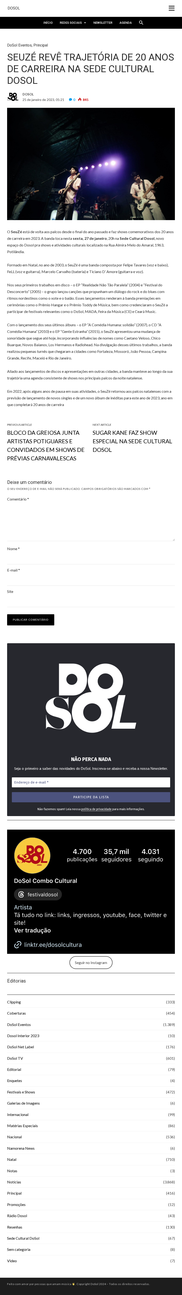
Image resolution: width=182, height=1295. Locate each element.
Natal (11, 1159)
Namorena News (21, 1148)
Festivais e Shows (21, 1092)
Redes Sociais (71, 22)
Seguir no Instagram (91, 962)
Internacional (17, 1114)
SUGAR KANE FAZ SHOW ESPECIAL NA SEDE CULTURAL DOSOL (132, 441)
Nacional (14, 1136)
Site (10, 591)
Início (48, 22)
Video (12, 1260)
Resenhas (14, 1227)
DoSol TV (15, 1058)
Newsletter (102, 22)
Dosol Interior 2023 (23, 1035)
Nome (13, 548)
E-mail (13, 570)
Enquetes (14, 1080)
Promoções (16, 1204)
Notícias (14, 1182)
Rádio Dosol (17, 1215)
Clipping (14, 1002)
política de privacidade (96, 809)
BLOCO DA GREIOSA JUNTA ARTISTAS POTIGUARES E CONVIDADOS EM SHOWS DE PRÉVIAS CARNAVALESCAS (46, 445)
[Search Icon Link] (141, 24)
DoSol (14, 8)
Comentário (18, 499)
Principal (40, 45)
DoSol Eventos (19, 45)
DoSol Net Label (20, 1047)
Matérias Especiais (22, 1125)
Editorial (14, 1069)
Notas (12, 1170)
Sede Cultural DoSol (23, 1238)
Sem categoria (18, 1249)
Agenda (125, 22)
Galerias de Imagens (23, 1103)
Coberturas (16, 1013)
